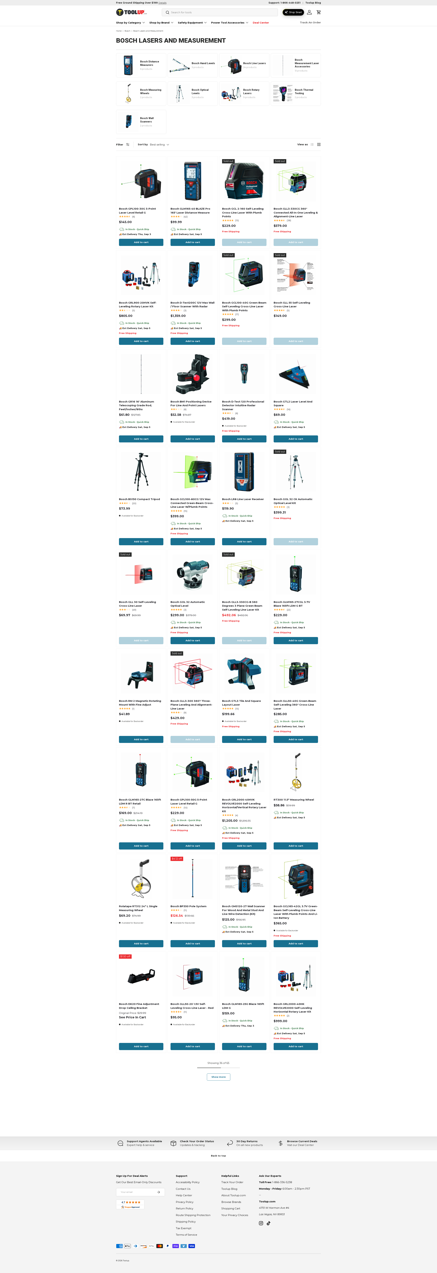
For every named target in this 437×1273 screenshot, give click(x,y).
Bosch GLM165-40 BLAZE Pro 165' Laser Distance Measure (190, 210)
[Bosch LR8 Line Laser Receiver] (244, 472)
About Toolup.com (233, 1195)
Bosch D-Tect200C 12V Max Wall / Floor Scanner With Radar (192, 304)
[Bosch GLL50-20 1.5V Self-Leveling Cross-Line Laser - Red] (193, 977)
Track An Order (310, 22)
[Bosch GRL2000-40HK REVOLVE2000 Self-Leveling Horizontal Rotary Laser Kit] (296, 977)
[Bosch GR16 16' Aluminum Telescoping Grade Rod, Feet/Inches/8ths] (141, 374)
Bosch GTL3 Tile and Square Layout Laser (241, 702)
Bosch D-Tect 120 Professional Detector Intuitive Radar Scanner (243, 405)
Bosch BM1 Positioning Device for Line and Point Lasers (191, 403)
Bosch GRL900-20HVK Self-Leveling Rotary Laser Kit (138, 304)
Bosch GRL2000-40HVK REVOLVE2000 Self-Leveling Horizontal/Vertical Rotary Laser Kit (244, 805)
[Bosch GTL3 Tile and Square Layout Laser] (244, 673)
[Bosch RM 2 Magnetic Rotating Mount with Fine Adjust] (141, 673)
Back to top (218, 1155)
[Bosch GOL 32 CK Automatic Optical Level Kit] (296, 472)
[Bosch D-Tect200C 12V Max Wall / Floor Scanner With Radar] (193, 275)
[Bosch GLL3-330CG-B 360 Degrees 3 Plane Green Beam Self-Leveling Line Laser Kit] (244, 575)
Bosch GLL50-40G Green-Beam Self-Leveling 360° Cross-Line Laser (295, 704)
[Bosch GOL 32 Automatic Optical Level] (193, 575)
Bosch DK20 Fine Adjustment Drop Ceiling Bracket (139, 1005)
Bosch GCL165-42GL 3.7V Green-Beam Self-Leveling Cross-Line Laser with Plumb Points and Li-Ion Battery (296, 912)
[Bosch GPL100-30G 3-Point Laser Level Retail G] (141, 181)
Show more (219, 1077)
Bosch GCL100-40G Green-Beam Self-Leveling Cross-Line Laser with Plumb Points (244, 306)
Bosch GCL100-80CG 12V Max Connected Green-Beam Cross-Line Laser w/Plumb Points (192, 503)
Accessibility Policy (188, 1182)
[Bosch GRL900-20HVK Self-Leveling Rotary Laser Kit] (141, 275)
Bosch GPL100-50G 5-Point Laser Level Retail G (189, 801)
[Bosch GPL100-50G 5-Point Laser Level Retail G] (193, 772)
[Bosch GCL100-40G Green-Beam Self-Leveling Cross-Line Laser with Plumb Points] (244, 275)
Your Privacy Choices (234, 1215)
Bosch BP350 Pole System (189, 906)
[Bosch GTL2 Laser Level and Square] (296, 374)
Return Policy (184, 1208)
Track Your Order (232, 1182)
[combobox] (220, 12)
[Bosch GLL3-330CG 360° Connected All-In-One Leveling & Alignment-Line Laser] (296, 181)
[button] (319, 12)
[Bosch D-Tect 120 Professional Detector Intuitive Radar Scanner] (244, 374)
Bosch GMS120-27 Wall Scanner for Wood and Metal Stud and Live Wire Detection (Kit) (243, 910)
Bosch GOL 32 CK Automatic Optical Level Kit (293, 501)
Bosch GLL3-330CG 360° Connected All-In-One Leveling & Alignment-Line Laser (296, 212)
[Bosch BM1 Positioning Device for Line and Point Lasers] (193, 374)
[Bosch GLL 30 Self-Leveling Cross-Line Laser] (141, 575)
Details (162, 2)
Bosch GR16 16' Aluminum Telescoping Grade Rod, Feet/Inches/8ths (136, 405)
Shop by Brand (159, 22)
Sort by (143, 144)
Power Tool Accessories (227, 22)
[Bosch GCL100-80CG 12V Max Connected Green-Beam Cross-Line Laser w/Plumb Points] (193, 472)
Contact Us (183, 1188)
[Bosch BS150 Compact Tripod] (141, 472)
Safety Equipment (190, 22)
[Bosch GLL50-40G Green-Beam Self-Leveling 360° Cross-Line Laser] (296, 673)
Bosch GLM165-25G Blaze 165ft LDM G (243, 1005)
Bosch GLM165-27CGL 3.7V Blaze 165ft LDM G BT (292, 604)
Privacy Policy (184, 1202)
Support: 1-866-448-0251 (284, 2)
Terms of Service (186, 1234)
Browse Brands (231, 1202)
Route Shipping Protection (193, 1215)
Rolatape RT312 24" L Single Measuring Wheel (138, 908)
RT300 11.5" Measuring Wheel (294, 799)
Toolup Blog (313, 2)
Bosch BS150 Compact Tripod (139, 499)
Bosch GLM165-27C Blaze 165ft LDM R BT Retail (140, 801)
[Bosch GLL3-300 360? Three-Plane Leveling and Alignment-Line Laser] (193, 673)
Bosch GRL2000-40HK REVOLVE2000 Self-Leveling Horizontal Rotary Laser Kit (293, 1007)
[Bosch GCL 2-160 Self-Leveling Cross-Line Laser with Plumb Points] (244, 181)
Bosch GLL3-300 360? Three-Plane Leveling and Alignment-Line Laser (191, 704)
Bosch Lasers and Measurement (148, 31)
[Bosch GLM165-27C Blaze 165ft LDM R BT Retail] (141, 772)
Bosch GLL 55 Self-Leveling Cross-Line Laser (292, 304)
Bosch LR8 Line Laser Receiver (243, 499)
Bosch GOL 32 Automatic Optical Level (188, 604)
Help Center (184, 1195)
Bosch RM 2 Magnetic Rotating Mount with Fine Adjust (140, 702)
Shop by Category (128, 22)
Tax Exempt (183, 1228)
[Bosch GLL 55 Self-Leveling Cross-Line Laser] (296, 275)
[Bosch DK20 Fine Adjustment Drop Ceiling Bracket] (141, 977)
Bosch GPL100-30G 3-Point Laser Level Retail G (137, 210)
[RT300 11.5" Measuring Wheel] (296, 772)
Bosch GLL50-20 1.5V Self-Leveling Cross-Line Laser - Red (192, 1005)
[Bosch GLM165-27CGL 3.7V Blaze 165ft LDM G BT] (296, 575)
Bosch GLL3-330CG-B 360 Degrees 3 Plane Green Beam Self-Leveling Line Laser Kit (242, 605)
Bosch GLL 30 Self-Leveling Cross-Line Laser (137, 604)
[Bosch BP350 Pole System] (193, 879)
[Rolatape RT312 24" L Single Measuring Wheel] (141, 879)
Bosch (127, 31)
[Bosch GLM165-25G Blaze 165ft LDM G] (244, 977)
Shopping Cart (230, 1208)
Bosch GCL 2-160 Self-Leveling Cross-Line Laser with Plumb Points (243, 212)
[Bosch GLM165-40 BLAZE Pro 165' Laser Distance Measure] (193, 181)
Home (119, 31)
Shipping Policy (186, 1221)
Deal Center (261, 22)
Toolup (126, 1260)
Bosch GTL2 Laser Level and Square (293, 403)
